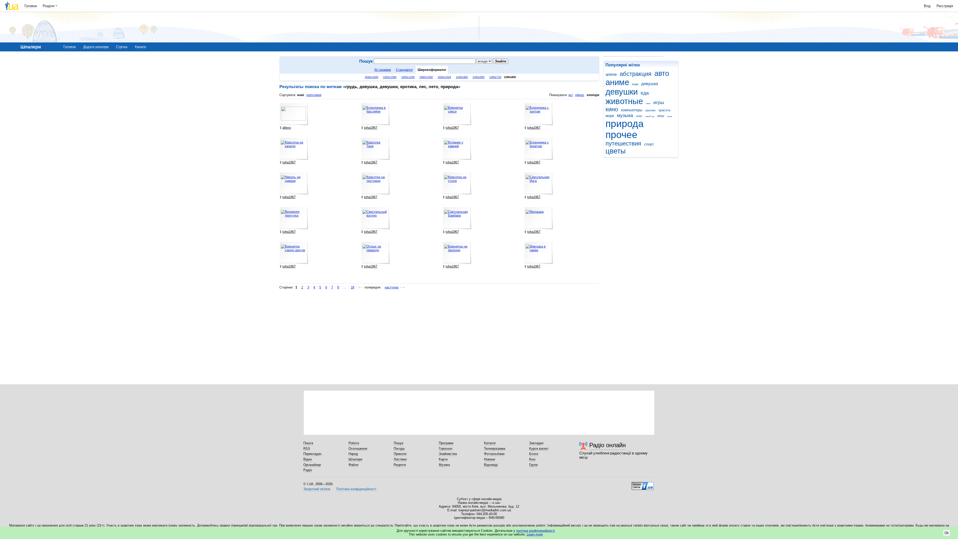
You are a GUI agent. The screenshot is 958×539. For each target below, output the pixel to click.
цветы (615, 151)
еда (645, 93)
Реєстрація (945, 6)
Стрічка (121, 47)
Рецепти (400, 465)
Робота (354, 443)
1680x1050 (426, 77)
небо (639, 116)
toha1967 (370, 128)
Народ (353, 454)
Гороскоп (445, 448)
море (609, 116)
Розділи (48, 6)
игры (658, 102)
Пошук (398, 443)
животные (624, 101)
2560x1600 (371, 77)
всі (571, 95)
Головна (30, 6)
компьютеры (631, 110)
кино (611, 109)
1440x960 (462, 77)
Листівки (400, 459)
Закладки (536, 443)
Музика (444, 465)
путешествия (623, 143)
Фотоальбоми (494, 454)
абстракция (635, 74)
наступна (391, 287)
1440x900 (478, 77)
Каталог (490, 443)
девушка (649, 83)
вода (635, 84)
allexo (286, 128)
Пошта (308, 443)
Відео (307, 459)
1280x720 (495, 77)
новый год (649, 116)
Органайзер (312, 465)
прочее (621, 134)
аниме (617, 82)
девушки (621, 91)
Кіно (532, 459)
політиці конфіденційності (535, 531)
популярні (313, 95)
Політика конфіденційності (356, 489)
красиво (650, 110)
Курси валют (539, 448)
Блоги (533, 454)
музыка (625, 115)
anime (611, 74)
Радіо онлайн (607, 445)
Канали (140, 47)
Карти (443, 459)
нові (300, 95)
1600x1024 (444, 77)
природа (624, 123)
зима (648, 103)
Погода (399, 448)
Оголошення (358, 448)
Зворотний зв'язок (316, 489)
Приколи (400, 454)
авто (661, 73)
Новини (489, 459)
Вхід (927, 6)
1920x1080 (389, 77)
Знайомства (448, 454)
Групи (533, 465)
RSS (306, 448)
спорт (649, 144)
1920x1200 (408, 77)
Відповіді (491, 465)
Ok (947, 533)
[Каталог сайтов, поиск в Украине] (643, 484)
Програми (446, 443)
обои (660, 116)
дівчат (579, 95)
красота (664, 110)
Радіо (307, 470)
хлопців (593, 95)
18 (352, 287)
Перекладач (312, 454)
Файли (353, 465)
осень (669, 116)
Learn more (535, 534)
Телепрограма (494, 448)
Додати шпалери (96, 47)
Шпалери (355, 459)
